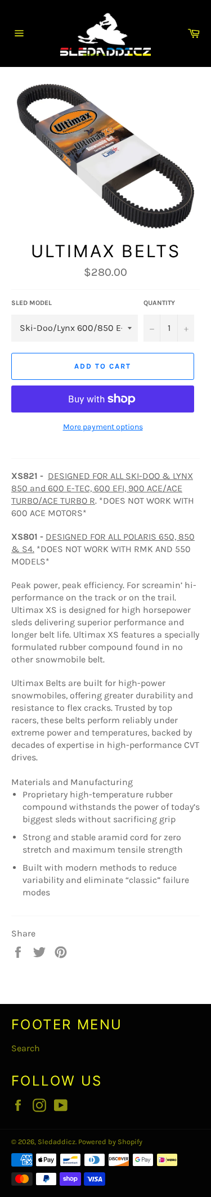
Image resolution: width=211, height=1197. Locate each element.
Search (25, 1048)
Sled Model (31, 303)
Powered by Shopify (110, 1141)
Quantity (159, 303)
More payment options (103, 427)
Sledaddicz (56, 1141)
